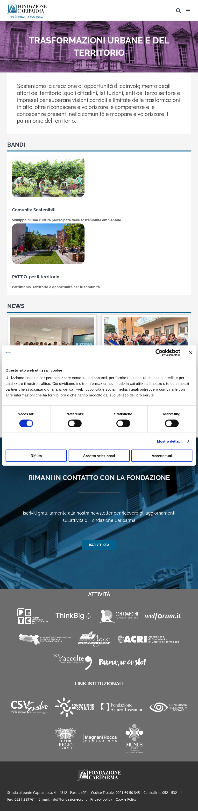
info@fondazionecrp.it (69, 799)
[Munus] (134, 738)
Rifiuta (36, 456)
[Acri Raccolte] (72, 662)
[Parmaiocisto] (122, 661)
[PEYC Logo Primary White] (32, 616)
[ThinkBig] (73, 616)
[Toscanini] (122, 707)
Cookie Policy (126, 799)
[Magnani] (101, 738)
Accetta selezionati (99, 456)
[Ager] (94, 639)
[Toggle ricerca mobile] (178, 10)
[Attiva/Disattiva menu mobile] (188, 10)
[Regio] (65, 738)
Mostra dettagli (170, 441)
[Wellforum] (163, 616)
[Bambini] (118, 616)
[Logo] (99, 770)
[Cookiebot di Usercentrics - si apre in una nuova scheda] (159, 352)
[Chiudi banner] (190, 352)
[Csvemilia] (29, 707)
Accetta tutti (162, 456)
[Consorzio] (168, 707)
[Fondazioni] (44, 639)
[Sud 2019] (74, 707)
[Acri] (148, 639)
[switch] (75, 423)
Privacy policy (101, 799)
